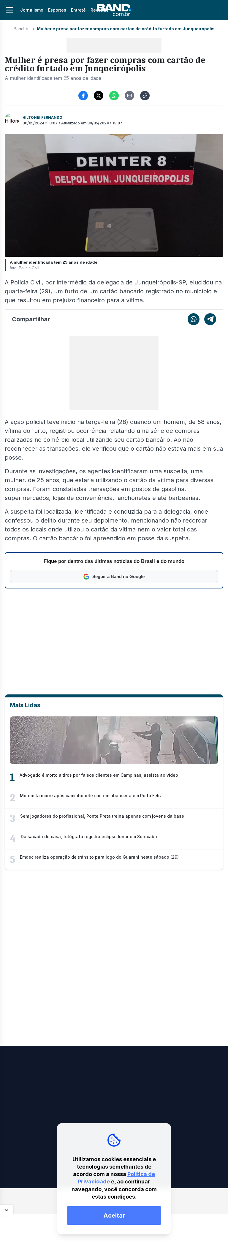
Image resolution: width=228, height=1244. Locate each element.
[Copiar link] (145, 95)
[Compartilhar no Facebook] (83, 95)
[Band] (114, 10)
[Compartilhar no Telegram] (210, 319)
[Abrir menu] (9, 10)
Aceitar (114, 1215)
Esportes (57, 9)
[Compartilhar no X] (98, 95)
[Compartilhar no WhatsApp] (114, 95)
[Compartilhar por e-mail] (129, 95)
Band (19, 28)
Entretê (78, 9)
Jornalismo (31, 9)
